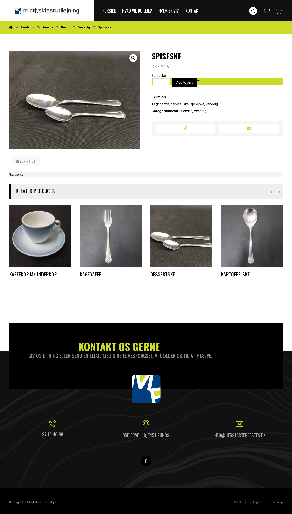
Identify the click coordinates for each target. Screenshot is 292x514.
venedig (212, 104)
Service (186, 111)
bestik (164, 104)
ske (186, 104)
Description (25, 161)
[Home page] (11, 27)
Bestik (175, 111)
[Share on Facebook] (185, 128)
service (176, 104)
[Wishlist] (267, 11)
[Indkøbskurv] (282, 11)
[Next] (279, 192)
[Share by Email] (249, 128)
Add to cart (184, 82)
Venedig (200, 111)
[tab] (26, 161)
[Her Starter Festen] (47, 10)
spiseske (197, 104)
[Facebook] (146, 461)
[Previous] (271, 192)
